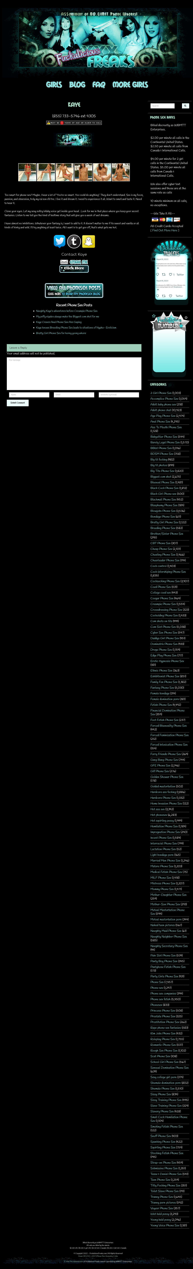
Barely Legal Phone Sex (165, 443)
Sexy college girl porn (163, 1077)
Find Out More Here (164, 230)
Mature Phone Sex (161, 866)
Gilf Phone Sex (159, 771)
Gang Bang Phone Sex (164, 760)
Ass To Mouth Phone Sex (166, 427)
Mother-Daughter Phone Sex (168, 895)
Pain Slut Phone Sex (163, 956)
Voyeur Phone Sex (161, 1208)
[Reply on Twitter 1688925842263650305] (158, 274)
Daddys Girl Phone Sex (164, 638)
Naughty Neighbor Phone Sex (168, 937)
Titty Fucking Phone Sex (165, 1186)
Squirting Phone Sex (162, 1148)
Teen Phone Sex (160, 1180)
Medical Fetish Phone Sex (166, 872)
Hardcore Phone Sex (163, 798)
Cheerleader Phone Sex (164, 560)
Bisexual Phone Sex (162, 482)
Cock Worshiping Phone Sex (168, 572)
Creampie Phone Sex (163, 604)
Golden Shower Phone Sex (166, 777)
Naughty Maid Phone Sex (165, 931)
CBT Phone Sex (160, 543)
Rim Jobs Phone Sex (163, 1034)
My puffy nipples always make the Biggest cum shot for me (67, 316)
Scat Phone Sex (160, 1056)
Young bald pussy (160, 1220)
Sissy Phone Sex (160, 1094)
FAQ (99, 84)
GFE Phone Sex (160, 766)
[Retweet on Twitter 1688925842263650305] (164, 274)
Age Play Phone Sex (162, 416)
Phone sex (156, 988)
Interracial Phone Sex (163, 844)
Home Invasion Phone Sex (166, 804)
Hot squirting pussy (162, 821)
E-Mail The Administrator (73, 1261)
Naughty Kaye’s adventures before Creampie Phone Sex (66, 311)
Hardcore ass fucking (163, 792)
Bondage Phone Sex (162, 517)
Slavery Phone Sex (162, 1111)
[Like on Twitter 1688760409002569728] (171, 296)
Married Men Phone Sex (165, 861)
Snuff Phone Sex (160, 1136)
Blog (77, 84)
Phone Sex (157, 982)
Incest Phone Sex (161, 838)
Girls (54, 84)
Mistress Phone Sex (162, 883)
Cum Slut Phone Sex (163, 627)
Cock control (158, 566)
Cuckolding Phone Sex (164, 616)
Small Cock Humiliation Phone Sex (168, 1119)
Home (80, 1256)
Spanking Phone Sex (162, 1142)
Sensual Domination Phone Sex (169, 1068)
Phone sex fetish (160, 999)
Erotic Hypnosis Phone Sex (167, 661)
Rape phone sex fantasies (165, 1028)
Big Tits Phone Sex (162, 471)
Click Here (74, 268)
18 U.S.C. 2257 (90, 1256)
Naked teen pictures (162, 925)
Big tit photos (158, 465)
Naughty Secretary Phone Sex (169, 946)
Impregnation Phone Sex (165, 832)
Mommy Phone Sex (162, 889)
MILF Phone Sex (160, 878)
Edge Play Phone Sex (163, 655)
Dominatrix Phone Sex (164, 644)
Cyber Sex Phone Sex (163, 633)
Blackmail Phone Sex (163, 500)
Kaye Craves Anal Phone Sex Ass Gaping (58, 322)
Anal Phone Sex (160, 422)
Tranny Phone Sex (161, 1197)
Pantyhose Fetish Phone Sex (168, 967)
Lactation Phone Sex (163, 849)
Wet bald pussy (159, 1214)
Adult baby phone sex (163, 405)
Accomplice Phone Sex (164, 399)
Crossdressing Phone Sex (166, 610)
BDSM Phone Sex (161, 454)
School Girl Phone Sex (164, 1062)
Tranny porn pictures (163, 1203)
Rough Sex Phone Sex (163, 1051)
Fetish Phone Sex (161, 705)
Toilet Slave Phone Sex (164, 1191)
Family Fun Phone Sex (163, 682)
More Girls (130, 84)
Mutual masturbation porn (166, 920)
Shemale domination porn (165, 1083)
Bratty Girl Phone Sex (164, 522)
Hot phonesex (158, 815)
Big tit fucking (158, 460)
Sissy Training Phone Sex (166, 1100)
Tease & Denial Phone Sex (166, 1174)
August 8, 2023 (162, 259)
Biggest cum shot (160, 477)
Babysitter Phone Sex (163, 437)
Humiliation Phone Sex (164, 826)
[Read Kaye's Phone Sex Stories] (74, 290)
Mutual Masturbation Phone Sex (167, 912)
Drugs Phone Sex (161, 650)
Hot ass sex (157, 809)
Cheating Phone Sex (162, 555)
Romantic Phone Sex (163, 1045)
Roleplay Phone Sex (162, 1039)
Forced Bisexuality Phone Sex (168, 726)
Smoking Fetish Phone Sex (166, 1127)
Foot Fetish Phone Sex (164, 720)
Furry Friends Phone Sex (165, 754)
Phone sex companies (163, 994)
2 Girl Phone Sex (161, 393)
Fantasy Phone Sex (162, 688)
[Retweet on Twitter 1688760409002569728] (164, 296)
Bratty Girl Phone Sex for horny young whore (61, 333)
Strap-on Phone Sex (163, 1163)
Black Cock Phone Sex (164, 488)
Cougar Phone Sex (161, 598)
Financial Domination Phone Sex (167, 712)
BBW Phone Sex (161, 448)
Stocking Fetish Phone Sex (166, 1153)
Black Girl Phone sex (163, 494)
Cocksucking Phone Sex (165, 581)
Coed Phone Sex (160, 587)
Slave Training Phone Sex (166, 1106)
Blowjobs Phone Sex (163, 511)
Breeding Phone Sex (162, 528)
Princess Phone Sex (162, 1011)
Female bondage (159, 693)
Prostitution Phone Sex (164, 1022)
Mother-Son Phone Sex (165, 904)
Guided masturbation (162, 786)
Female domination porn (164, 699)
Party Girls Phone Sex (164, 976)
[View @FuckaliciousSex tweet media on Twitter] (158, 268)
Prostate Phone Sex (162, 1016)
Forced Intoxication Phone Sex (169, 745)
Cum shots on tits (161, 621)
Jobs (116, 1256)
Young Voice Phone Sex (164, 1225)
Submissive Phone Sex (164, 1168)
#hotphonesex (178, 287)
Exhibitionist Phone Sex (164, 676)
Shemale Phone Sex (162, 1089)
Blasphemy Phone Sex (163, 505)
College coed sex (160, 593)
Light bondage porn (162, 855)
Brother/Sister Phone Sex (166, 534)
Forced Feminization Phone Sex (169, 735)
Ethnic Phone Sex (161, 671)
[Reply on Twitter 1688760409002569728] (158, 296)
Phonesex (156, 1005)
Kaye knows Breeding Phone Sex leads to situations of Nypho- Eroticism (76, 328)
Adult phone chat (160, 410)
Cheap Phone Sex (161, 549)
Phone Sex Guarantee (105, 1256)
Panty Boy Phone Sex (163, 961)
